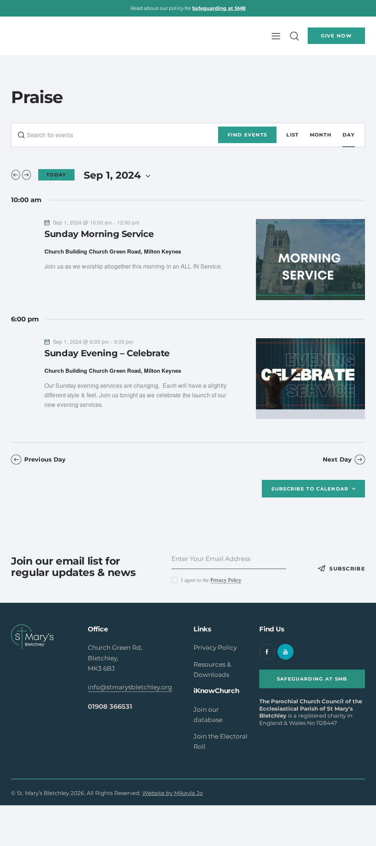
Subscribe (347, 568)
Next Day (337, 459)
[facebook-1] (267, 652)
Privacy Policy (225, 580)
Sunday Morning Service (98, 234)
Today (56, 175)
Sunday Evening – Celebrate (107, 353)
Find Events (247, 135)
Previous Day (45, 459)
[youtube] (285, 652)
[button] (276, 36)
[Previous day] (15, 174)
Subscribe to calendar (309, 489)
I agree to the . (212, 580)
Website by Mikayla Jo (172, 793)
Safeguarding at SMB (219, 8)
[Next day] (26, 174)
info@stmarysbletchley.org (130, 687)
